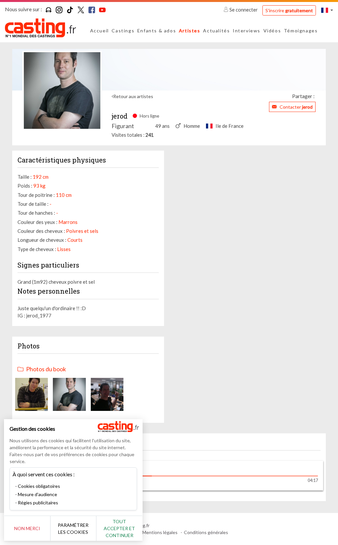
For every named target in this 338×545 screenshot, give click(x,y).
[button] (327, 10)
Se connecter (243, 10)
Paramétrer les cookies (73, 528)
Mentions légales (160, 532)
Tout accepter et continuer (119, 528)
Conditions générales (206, 532)
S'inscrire (289, 10)
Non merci (27, 528)
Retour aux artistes (133, 96)
